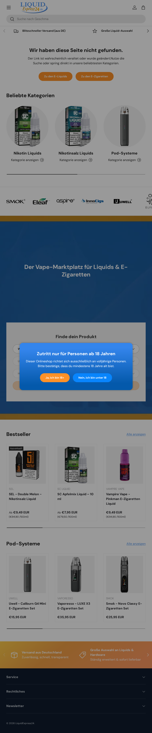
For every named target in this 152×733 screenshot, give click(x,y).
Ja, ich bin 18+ (55, 377)
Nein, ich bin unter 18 (92, 377)
